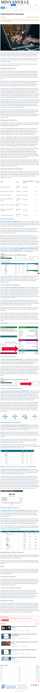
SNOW (20, 661)
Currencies (16, 10)
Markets (3, 7)
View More (37, 623)
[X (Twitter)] (31, 686)
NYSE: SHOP (34, 248)
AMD (1, 671)
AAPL (1, 669)
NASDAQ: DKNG (18, 250)
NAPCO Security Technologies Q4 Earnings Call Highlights (24, 649)
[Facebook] (33, 686)
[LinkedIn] (36, 686)
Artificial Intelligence (21, 638)
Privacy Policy (19, 688)
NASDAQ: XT (18, 191)
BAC (1, 672)
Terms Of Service (24, 688)
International (21, 10)
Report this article (5, 620)
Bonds (19, 646)
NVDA (1, 678)
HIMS (28, 630)
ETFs (12, 7)
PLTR (27, 646)
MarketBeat (14, 630)
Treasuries (26, 10)
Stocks (8, 7)
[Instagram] (38, 686)
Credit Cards (20, 630)
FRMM (28, 638)
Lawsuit (23, 630)
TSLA (1, 681)
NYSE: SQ (5, 250)
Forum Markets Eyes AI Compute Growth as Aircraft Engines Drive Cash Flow (24, 635)
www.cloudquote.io (23, 685)
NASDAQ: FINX (19, 195)
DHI (24, 646)
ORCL (1, 679)
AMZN (1, 668)
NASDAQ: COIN (24, 248)
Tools (16, 7)
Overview (7, 10)
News (12, 10)
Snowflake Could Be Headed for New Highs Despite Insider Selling (24, 658)
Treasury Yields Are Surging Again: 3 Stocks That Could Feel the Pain (25, 642)
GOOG (1, 674)
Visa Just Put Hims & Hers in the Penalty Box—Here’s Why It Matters (24, 627)
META (1, 675)
